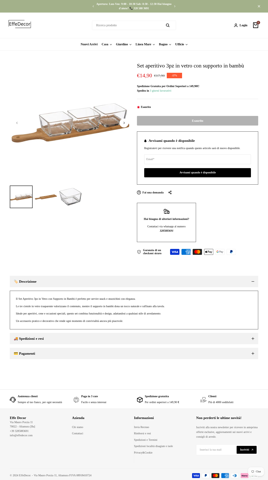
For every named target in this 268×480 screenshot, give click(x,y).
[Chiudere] (258, 6)
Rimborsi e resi (142, 433)
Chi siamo (77, 427)
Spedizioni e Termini (145, 439)
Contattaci (77, 433)
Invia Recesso (141, 427)
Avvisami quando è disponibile (198, 172)
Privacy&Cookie (143, 452)
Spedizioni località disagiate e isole (153, 446)
